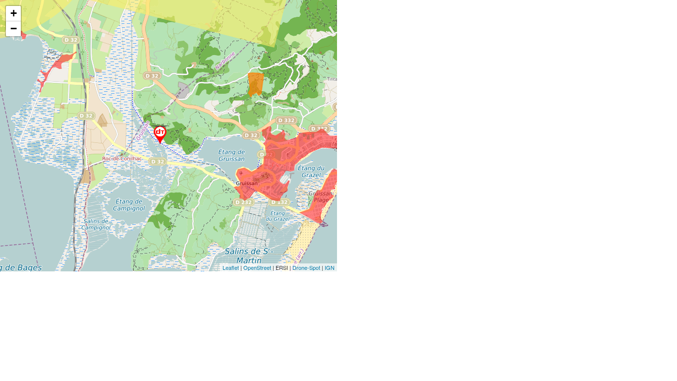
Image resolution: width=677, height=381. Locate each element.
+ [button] (13, 13)
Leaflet (231, 267)
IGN (330, 267)
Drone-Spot (306, 267)
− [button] (13, 28)
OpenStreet (257, 267)
